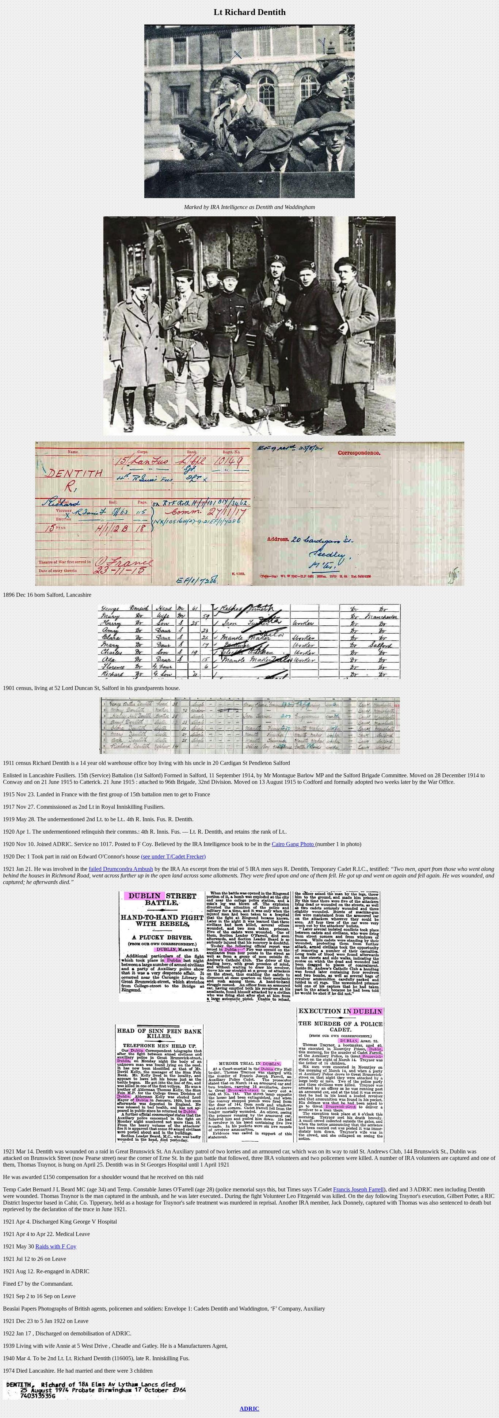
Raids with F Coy (55, 1246)
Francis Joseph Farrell (358, 1189)
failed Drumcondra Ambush (121, 869)
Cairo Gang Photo (293, 844)
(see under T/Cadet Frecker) (173, 856)
